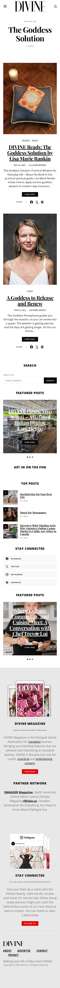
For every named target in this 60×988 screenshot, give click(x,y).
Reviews (25, 140)
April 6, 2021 (20, 310)
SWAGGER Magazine (18, 792)
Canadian (34, 742)
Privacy (13, 955)
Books (35, 140)
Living (30, 291)
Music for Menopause (33, 512)
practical (23, 759)
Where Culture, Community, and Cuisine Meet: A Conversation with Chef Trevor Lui (29, 622)
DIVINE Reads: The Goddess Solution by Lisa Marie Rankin (30, 152)
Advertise (24, 951)
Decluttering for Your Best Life (36, 495)
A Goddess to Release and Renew (30, 300)
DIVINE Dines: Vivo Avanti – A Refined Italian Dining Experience (30, 420)
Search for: (8, 375)
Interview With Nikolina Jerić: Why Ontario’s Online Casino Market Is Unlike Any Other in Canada (38, 530)
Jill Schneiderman (37, 165)
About (7, 951)
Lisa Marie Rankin (37, 310)
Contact (42, 951)
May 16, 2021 (20, 165)
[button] (27, 457)
